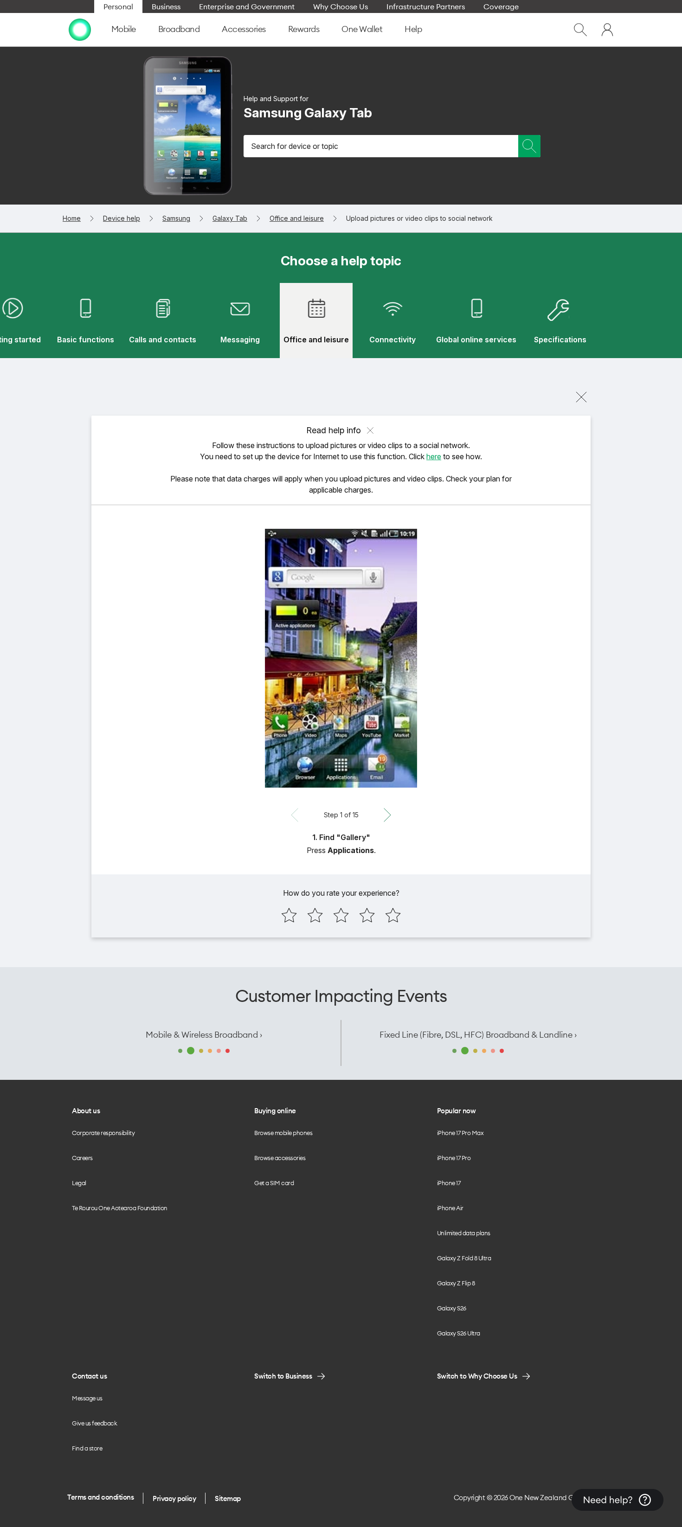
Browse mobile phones (283, 1132)
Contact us (89, 1376)
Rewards (304, 29)
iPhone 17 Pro (454, 1157)
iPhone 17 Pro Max (460, 1132)
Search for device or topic (294, 146)
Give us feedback (94, 1423)
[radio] (289, 915)
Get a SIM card (274, 1183)
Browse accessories (279, 1157)
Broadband (179, 29)
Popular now (456, 1110)
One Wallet (361, 29)
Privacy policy (174, 1498)
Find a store (87, 1448)
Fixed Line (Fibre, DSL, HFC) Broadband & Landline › (478, 1034)
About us (86, 1110)
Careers (82, 1157)
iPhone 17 (449, 1183)
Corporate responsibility (103, 1132)
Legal (79, 1183)
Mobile (123, 29)
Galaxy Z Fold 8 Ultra (464, 1258)
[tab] (85, 320)
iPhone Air (450, 1208)
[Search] (529, 146)
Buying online (275, 1110)
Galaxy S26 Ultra (458, 1333)
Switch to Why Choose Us (477, 1376)
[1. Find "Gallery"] (341, 658)
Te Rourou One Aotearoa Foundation (119, 1208)
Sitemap (228, 1498)
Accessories (244, 29)
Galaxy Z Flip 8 (456, 1283)
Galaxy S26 (451, 1308)
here (433, 456)
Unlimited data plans (463, 1233)
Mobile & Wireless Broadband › (204, 1034)
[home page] (80, 29)
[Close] (581, 397)
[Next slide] (387, 815)
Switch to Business (283, 1376)
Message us (87, 1398)
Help (413, 29)
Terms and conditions (100, 1497)
